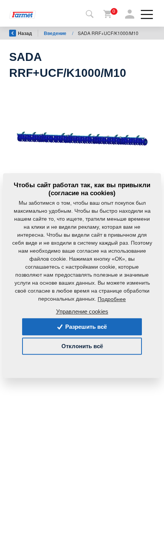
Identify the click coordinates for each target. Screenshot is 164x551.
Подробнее (112, 299)
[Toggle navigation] (90, 14)
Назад (25, 33)
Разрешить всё (85, 326)
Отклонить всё (82, 346)
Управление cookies (82, 311)
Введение (56, 33)
